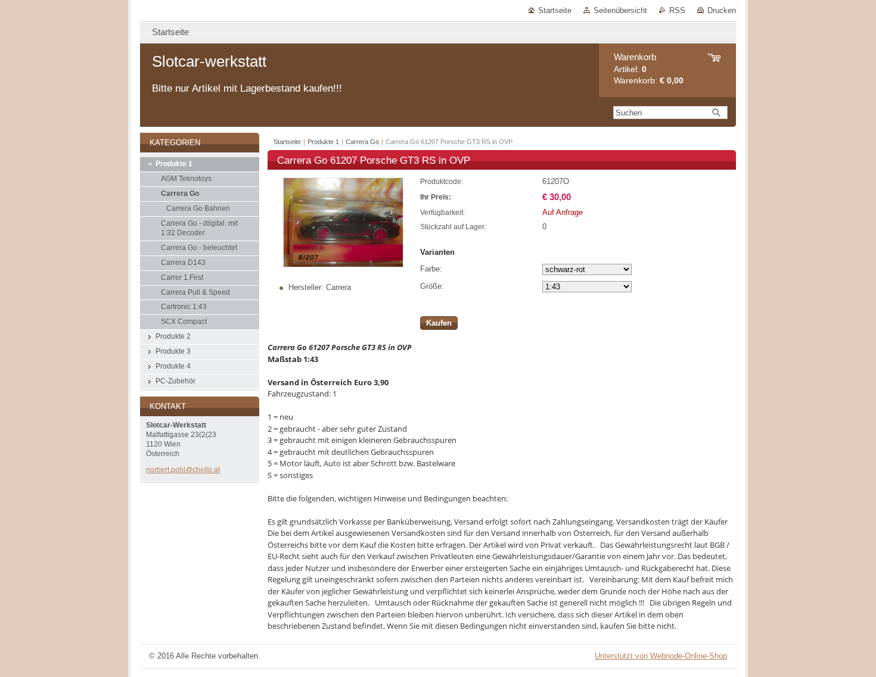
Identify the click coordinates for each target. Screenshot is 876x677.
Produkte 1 (323, 141)
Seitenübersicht (620, 10)
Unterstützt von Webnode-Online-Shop (661, 655)
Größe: (432, 286)
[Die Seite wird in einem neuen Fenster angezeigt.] (343, 264)
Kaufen (439, 323)
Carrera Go (362, 141)
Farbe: (431, 268)
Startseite (554, 10)
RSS (677, 10)
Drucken (721, 10)
